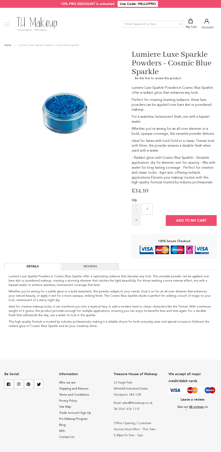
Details (33, 266)
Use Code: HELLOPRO (138, 4)
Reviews (90, 266)
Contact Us (66, 437)
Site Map (65, 406)
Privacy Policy (68, 400)
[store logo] (37, 24)
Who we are (67, 382)
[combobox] (153, 24)
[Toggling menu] (7, 24)
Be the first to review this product (158, 78)
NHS (62, 431)
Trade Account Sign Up (75, 412)
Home (8, 45)
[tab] (32, 266)
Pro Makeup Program (73, 418)
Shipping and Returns (73, 388)
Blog (62, 425)
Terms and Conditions (74, 394)
